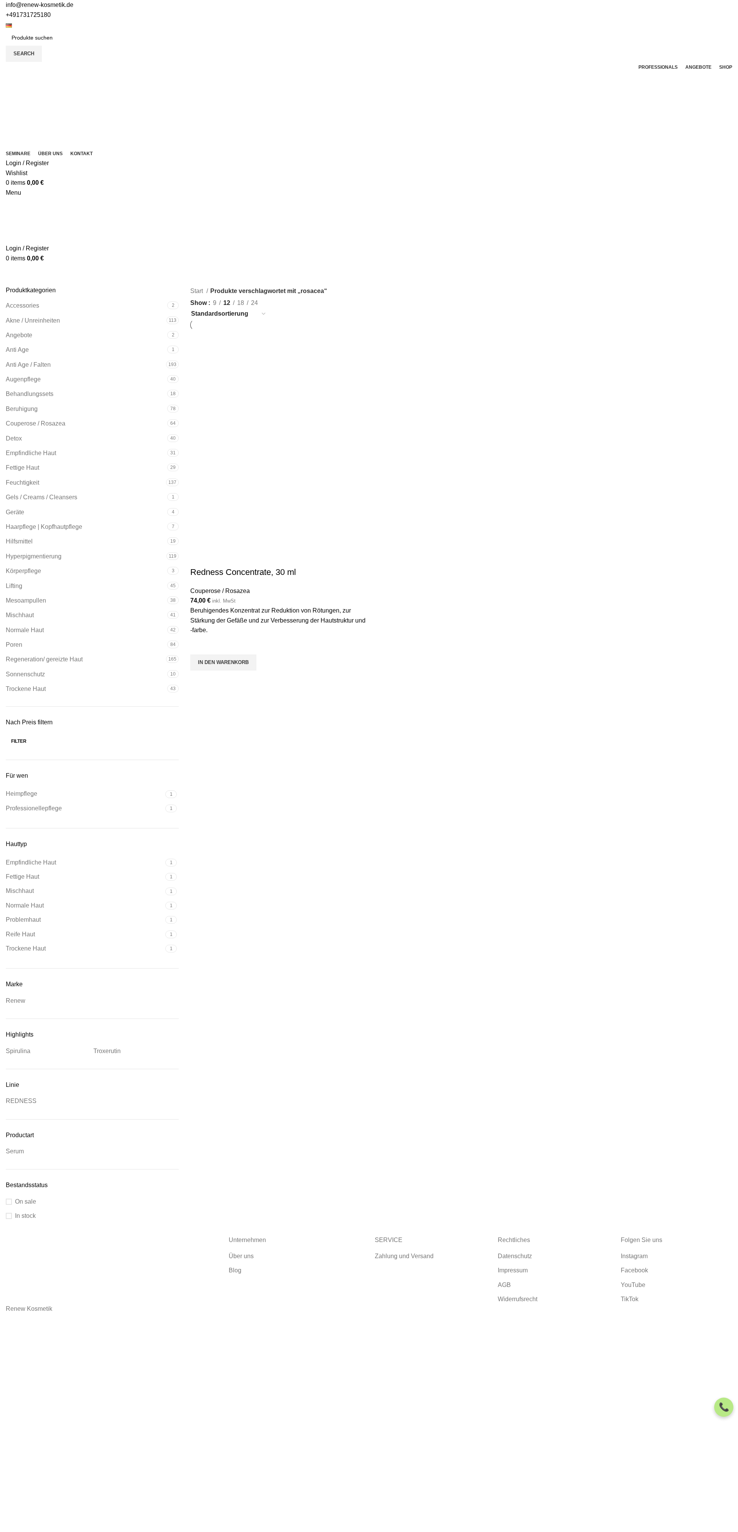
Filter (19, 741)
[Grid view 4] (295, 301)
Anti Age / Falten (28, 364)
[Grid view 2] (266, 301)
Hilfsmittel (19, 541)
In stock (25, 1215)
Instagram (634, 1256)
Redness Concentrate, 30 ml (243, 572)
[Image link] (92, 1262)
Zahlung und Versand (404, 1256)
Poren (14, 644)
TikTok (629, 1299)
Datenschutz (515, 1256)
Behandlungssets (29, 394)
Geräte (15, 512)
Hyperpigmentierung (34, 556)
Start (197, 291)
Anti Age (17, 349)
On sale (25, 1201)
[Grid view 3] (280, 301)
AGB (504, 1285)
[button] (223, 662)
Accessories (22, 305)
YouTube (633, 1285)
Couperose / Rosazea (35, 423)
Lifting (14, 586)
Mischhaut (20, 615)
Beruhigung (22, 409)
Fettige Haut (22, 467)
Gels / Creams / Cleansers (41, 497)
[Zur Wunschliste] (199, 644)
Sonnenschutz (25, 674)
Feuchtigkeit (22, 482)
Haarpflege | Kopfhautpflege (44, 526)
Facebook (634, 1270)
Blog (235, 1270)
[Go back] (340, 274)
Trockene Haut (26, 689)
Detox (14, 438)
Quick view (199, 680)
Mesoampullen (26, 600)
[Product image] (244, 492)
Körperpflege (23, 571)
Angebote (19, 335)
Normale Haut (25, 630)
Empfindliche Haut (31, 453)
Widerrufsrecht (517, 1299)
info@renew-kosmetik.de (39, 5)
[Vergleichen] (199, 556)
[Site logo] (44, 109)
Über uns (241, 1256)
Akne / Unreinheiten (33, 320)
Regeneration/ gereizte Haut (44, 659)
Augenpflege (23, 379)
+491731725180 (28, 15)
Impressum (513, 1270)
